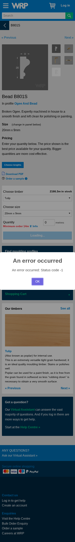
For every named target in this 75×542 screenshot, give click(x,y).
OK (37, 281)
